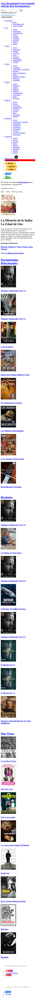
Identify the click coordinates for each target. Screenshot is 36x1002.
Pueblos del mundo (19, 77)
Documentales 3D (18, 24)
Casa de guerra (7, 347)
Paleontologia (17, 60)
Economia (16, 53)
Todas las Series (18, 26)
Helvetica (4, 929)
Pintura (15, 44)
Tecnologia (8, 136)
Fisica (14, 55)
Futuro (15, 144)
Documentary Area (8, 15)
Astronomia (16, 49)
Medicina (8, 100)
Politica (15, 75)
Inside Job (5, 873)
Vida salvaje (16, 135)
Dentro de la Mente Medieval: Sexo (15, 375)
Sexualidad (16, 115)
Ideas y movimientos (19, 73)
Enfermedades (17, 107)
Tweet (7, 176)
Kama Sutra (27, 247)
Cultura (7, 64)
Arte (6, 28)
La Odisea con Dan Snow (11, 553)
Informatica (16, 147)
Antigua (15, 87)
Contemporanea (18, 93)
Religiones (16, 78)
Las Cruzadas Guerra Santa (12, 459)
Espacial (15, 142)
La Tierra (16, 131)
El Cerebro (16, 106)
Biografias (16, 98)
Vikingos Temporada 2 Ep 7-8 (13, 291)
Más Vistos (7, 733)
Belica (15, 97)
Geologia (16, 57)
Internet (15, 151)
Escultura (16, 37)
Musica (15, 42)
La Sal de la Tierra (8, 761)
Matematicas (17, 58)
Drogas (15, 104)
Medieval (16, 89)
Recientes (7, 497)
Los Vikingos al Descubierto (12, 431)
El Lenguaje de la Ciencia (11, 403)
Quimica (15, 62)
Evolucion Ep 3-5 (8, 665)
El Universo (16, 129)
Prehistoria (16, 86)
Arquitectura (17, 31)
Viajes (18, 247)
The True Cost (7, 789)
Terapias (15, 116)
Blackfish (4, 957)
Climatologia (17, 124)
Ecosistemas (16, 127)
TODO (15, 29)
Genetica (15, 111)
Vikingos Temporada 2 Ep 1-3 (13, 637)
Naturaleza (8, 118)
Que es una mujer (8, 817)
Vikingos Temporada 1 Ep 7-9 (13, 319)
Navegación (8, 20)
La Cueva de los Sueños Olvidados (15, 845)
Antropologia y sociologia (21, 69)
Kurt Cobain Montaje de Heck (13, 901)
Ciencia (7, 46)
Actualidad (16, 68)
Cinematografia (17, 33)
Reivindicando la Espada (11, 487)
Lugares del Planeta (19, 133)
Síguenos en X (9, 158)
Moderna (15, 91)
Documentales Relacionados (9, 261)
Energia (15, 140)
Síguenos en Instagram (12, 160)
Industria (15, 145)
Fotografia (16, 39)
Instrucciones (23, 182)
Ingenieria (16, 149)
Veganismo (16, 80)
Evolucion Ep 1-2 (8, 693)
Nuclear (15, 153)
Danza (15, 35)
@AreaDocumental (12, 973)
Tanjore (4, 249)
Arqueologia (17, 95)
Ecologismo (16, 126)
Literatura (16, 40)
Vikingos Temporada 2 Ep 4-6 (13, 581)
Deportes (15, 71)
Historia (7, 82)
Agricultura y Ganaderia (20, 122)
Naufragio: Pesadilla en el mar (13, 609)
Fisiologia (16, 109)
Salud (14, 113)
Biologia (15, 51)
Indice (15, 22)
